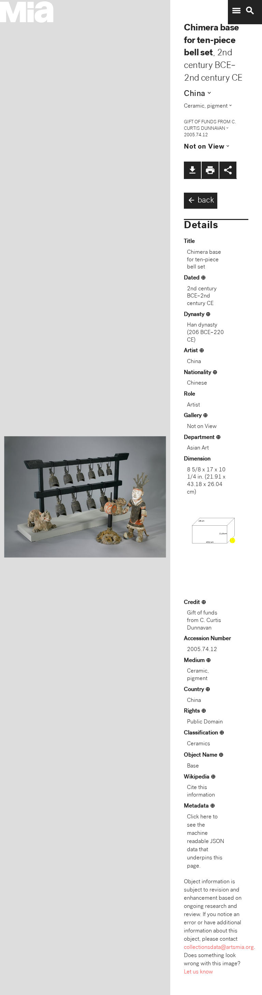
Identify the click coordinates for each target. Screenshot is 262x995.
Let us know (198, 972)
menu (236, 10)
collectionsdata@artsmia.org (219, 948)
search (250, 10)
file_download (192, 170)
